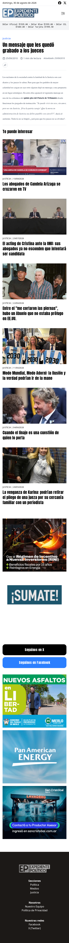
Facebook (34, 924)
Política (34, 884)
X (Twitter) (34, 928)
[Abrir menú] (62, 13)
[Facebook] (59, 2)
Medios (34, 888)
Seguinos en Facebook (34, 662)
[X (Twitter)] (64, 2)
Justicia (7, 38)
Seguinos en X (34, 649)
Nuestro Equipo (34, 906)
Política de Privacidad (34, 910)
